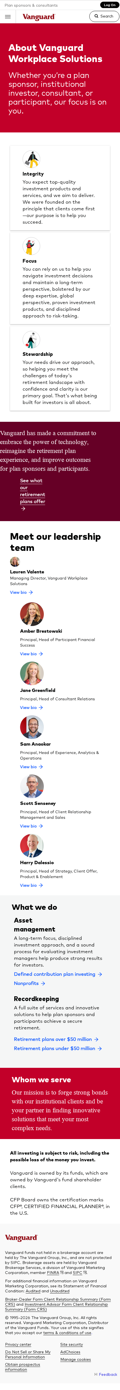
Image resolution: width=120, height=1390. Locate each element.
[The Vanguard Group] (39, 18)
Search (106, 15)
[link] (99, 19)
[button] (8, 16)
